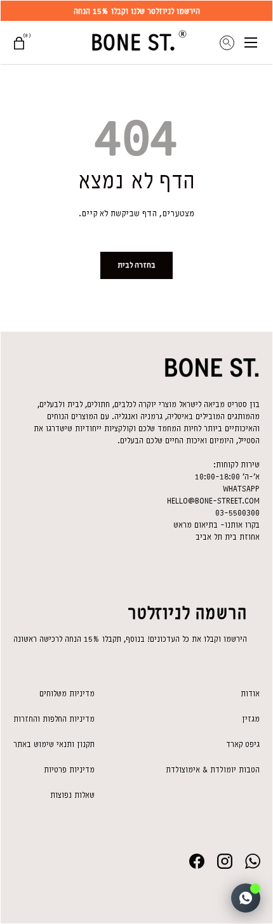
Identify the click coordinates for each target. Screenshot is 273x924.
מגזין (251, 719)
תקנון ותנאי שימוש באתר (54, 744)
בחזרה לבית (136, 265)
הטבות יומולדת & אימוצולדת (213, 770)
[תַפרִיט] (258, 42)
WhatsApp (241, 489)
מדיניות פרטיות (69, 770)
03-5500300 (237, 513)
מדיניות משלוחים (67, 693)
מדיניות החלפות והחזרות (54, 719)
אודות (250, 693)
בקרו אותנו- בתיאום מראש (216, 525)
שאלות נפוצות (72, 795)
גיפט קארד (243, 744)
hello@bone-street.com (213, 501)
